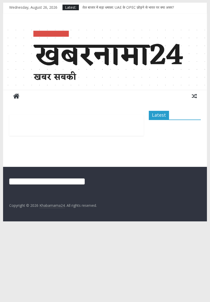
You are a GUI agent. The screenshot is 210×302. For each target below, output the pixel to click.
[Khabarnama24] (105, 29)
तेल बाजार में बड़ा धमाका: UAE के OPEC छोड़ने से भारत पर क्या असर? (128, 7)
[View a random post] (194, 96)
